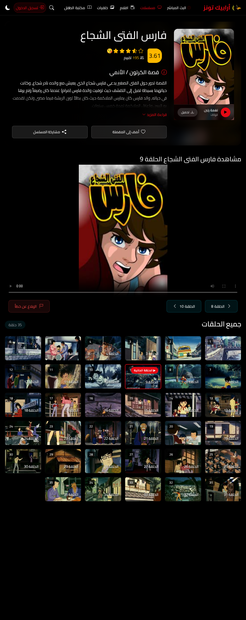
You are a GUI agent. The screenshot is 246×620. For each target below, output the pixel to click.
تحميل (185, 112)
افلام (124, 7)
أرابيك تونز (217, 7)
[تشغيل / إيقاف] (225, 112)
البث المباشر (176, 7)
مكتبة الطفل (74, 7)
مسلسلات (147, 7)
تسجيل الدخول (27, 7)
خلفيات (102, 7)
